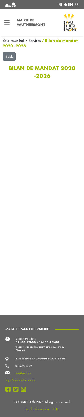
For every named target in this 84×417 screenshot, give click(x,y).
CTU (56, 409)
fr (60, 4)
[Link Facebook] (9, 389)
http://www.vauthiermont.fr (20, 380)
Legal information (37, 409)
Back (9, 56)
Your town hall (14, 40)
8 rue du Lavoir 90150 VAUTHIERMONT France (40, 358)
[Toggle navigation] (7, 22)
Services (35, 40)
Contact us (23, 373)
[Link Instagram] (25, 389)
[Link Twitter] (17, 389)
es (77, 4)
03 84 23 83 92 (23, 365)
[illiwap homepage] (19, 4)
